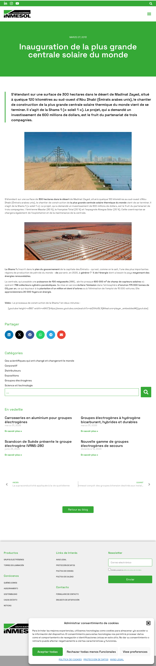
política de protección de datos (132, 570)
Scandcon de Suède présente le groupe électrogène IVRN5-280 (38, 443)
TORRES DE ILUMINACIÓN (14, 565)
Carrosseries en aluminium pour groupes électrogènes (38, 420)
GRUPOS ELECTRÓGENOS (14, 560)
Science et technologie (19, 385)
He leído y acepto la (126, 570)
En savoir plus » (13, 431)
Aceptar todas (47, 651)
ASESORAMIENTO (11, 588)
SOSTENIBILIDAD (10, 594)
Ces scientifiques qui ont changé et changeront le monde (39, 360)
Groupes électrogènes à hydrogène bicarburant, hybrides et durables (110, 420)
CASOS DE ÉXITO (10, 600)
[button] (148, 623)
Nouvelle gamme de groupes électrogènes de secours (104, 443)
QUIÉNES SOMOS (10, 583)
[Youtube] (17, 3)
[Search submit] (146, 392)
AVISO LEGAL (117, 659)
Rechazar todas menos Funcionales (91, 651)
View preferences (135, 651)
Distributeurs (13, 370)
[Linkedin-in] (5, 3)
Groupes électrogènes (18, 380)
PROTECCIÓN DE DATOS (96, 659)
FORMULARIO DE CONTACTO (67, 594)
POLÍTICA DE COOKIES (70, 659)
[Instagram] (11, 3)
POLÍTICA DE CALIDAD (64, 577)
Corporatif (11, 365)
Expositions (12, 375)
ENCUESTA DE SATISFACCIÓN (67, 600)
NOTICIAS (7, 605)
